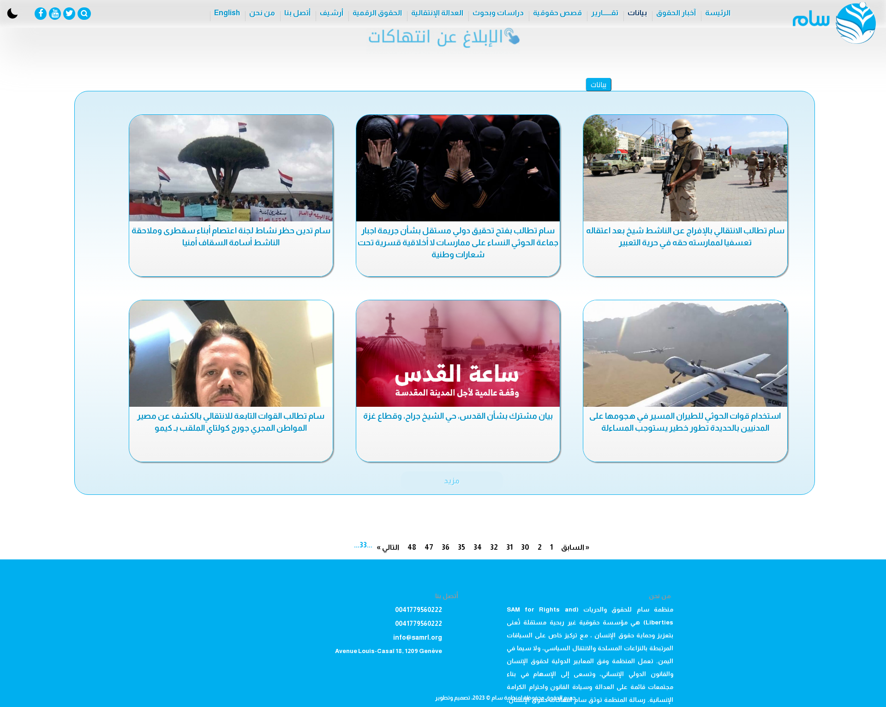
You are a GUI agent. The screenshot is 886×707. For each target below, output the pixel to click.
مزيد (452, 480)
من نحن (262, 13)
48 (411, 547)
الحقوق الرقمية (377, 13)
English (227, 13)
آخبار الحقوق (676, 13)
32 (494, 547)
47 (429, 547)
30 (525, 547)
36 (445, 547)
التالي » (388, 547)
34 (477, 547)
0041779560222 (418, 609)
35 (461, 547)
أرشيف (331, 13)
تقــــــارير (604, 13)
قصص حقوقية (557, 13)
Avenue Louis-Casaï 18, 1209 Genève (388, 651)
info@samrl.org (417, 637)
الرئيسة (717, 13)
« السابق (575, 547)
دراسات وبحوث (498, 13)
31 (509, 547)
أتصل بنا (297, 13)
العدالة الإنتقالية (437, 13)
